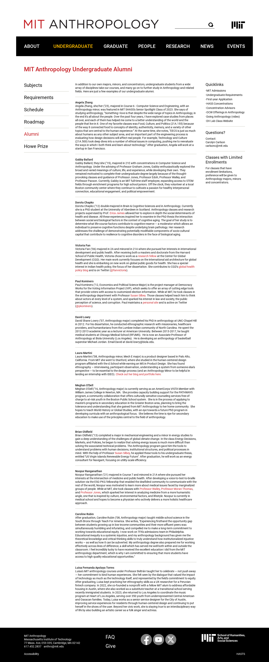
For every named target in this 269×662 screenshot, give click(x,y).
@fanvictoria (118, 270)
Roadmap (34, 122)
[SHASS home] (223, 638)
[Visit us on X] (170, 639)
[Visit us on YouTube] (158, 639)
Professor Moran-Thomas (177, 488)
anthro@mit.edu (54, 646)
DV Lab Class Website (219, 121)
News (206, 46)
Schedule (34, 109)
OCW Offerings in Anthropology (225, 112)
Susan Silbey (138, 295)
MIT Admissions (216, 90)
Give (111, 646)
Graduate (116, 46)
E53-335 (47, 642)
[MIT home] (238, 25)
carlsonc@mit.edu (217, 145)
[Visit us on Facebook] (146, 639)
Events (236, 46)
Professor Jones (91, 492)
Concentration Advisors (220, 108)
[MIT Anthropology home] (91, 24)
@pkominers (84, 306)
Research (178, 46)
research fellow (147, 256)
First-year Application (219, 99)
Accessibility (31, 654)
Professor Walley (150, 488)
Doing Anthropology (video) (223, 116)
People (147, 46)
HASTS (241, 654)
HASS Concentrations (219, 103)
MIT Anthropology (35, 635)
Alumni (31, 134)
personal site (150, 302)
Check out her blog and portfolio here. (138, 374)
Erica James (117, 213)
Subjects (33, 85)
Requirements (38, 97)
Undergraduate (73, 46)
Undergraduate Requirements (224, 95)
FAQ (110, 637)
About (32, 46)
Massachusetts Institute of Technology (47, 639)
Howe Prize (36, 146)
